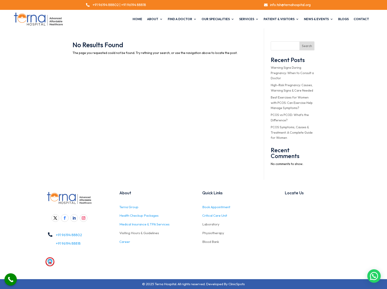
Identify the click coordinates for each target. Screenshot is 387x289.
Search (307, 46)
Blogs (343, 19)
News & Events (316, 19)
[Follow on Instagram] (83, 218)
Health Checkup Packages (139, 215)
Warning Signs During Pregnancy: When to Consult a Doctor (292, 73)
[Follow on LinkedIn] (74, 218)
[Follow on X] (55, 218)
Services (246, 19)
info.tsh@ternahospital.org (290, 4)
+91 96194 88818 (133, 4)
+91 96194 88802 (105, 4)
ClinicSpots (236, 284)
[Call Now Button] (10, 279)
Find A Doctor (180, 19)
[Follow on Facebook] (65, 218)
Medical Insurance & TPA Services (144, 224)
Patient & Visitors (279, 19)
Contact (361, 19)
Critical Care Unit (214, 215)
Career (124, 242)
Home (137, 19)
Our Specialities (216, 19)
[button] (374, 276)
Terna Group (128, 207)
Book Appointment (216, 207)
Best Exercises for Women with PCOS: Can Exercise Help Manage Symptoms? (292, 102)
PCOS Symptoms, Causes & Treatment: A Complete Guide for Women (292, 132)
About (152, 19)
